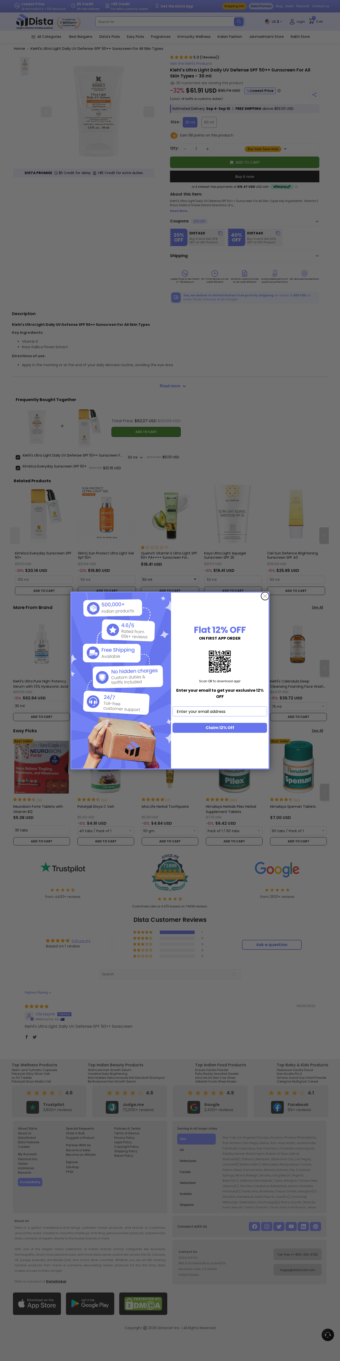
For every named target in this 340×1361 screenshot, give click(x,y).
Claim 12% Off (220, 728)
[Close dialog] (265, 596)
